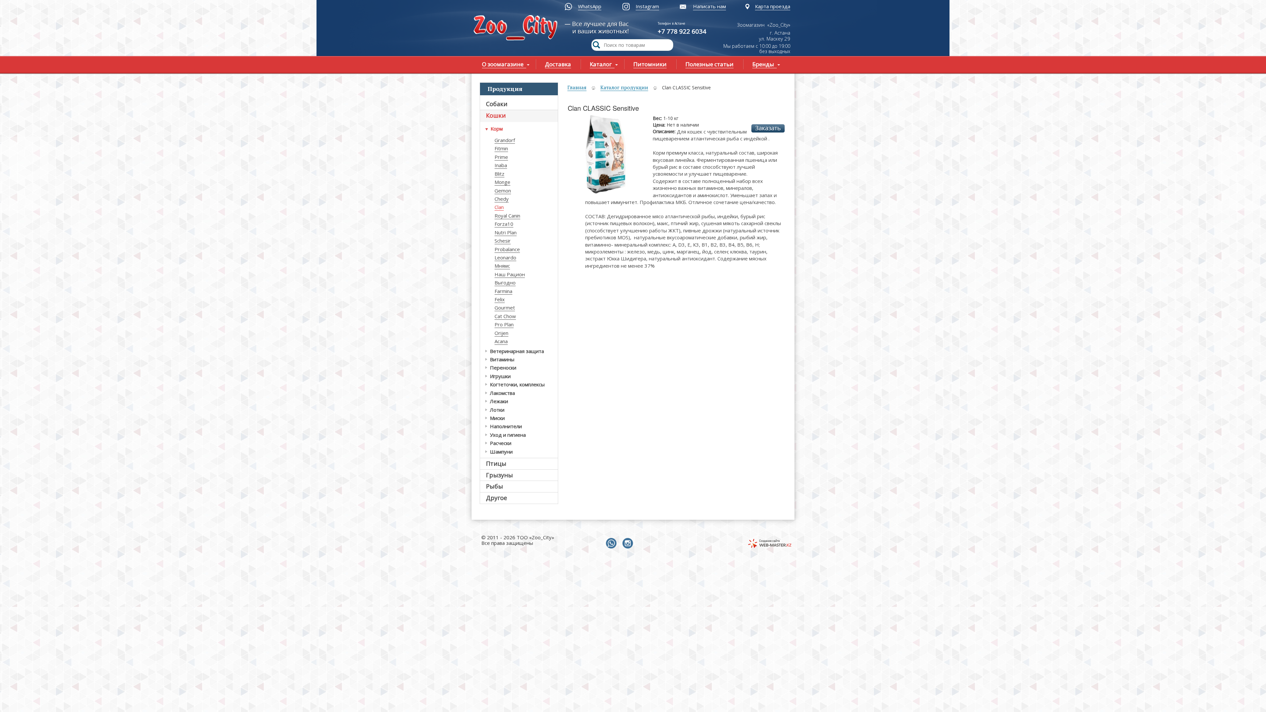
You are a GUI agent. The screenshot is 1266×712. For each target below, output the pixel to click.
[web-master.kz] (769, 543)
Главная (577, 87)
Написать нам (709, 6)
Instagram (647, 6)
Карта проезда (772, 6)
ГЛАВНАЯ (516, 28)
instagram (629, 543)
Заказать (768, 128)
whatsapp (612, 543)
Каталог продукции (624, 87)
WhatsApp (589, 6)
